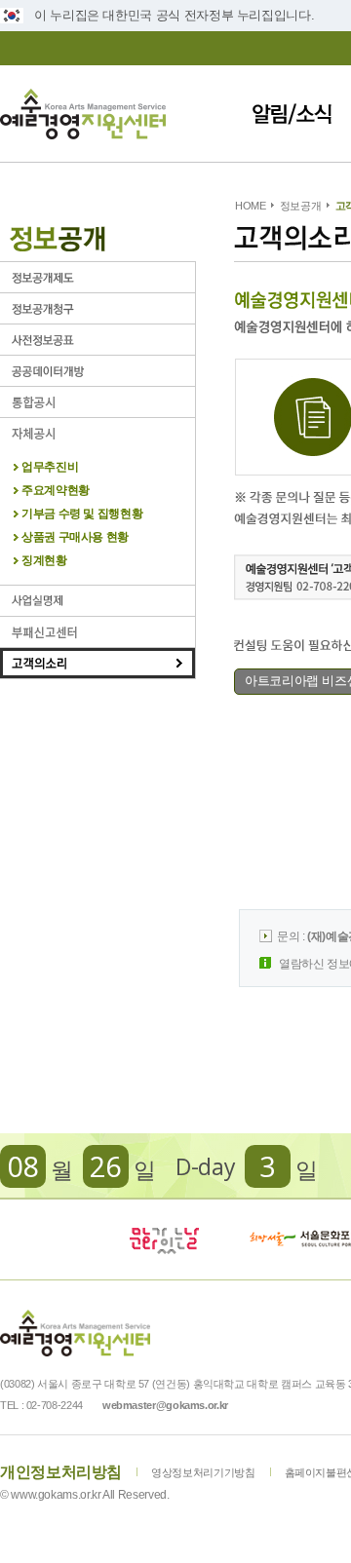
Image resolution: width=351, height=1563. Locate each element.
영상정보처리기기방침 (202, 1472)
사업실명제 (97, 601)
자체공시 (97, 433)
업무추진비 (49, 467)
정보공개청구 (97, 308)
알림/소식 (292, 113)
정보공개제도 (97, 277)
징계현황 (44, 560)
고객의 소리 (97, 663)
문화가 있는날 (163, 1239)
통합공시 (97, 402)
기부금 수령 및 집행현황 (81, 514)
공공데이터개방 (97, 371)
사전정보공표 (97, 339)
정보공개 (301, 205)
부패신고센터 (97, 632)
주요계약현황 (55, 490)
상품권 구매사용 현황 (75, 537)
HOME (250, 205)
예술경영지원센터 (83, 113)
